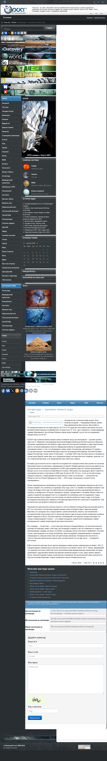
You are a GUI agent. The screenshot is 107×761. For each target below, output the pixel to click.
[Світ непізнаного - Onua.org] (102, 2)
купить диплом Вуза (34, 384)
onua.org (7, 22)
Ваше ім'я (32, 641)
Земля (13, 22)
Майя (4, 363)
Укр (96, 13)
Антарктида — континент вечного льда (50, 409)
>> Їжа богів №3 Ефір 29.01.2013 (34, 228)
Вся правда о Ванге (37, 583)
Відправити (35, 717)
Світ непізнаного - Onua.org (15, 9)
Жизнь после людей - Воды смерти (42, 589)
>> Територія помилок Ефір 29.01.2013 (36, 232)
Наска (4, 358)
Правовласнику (99, 18)
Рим (3, 345)
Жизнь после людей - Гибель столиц (43, 594)
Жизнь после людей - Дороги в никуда (43, 586)
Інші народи (6, 367)
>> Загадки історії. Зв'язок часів (34, 223)
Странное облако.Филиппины (40, 597)
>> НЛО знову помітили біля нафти (35, 225)
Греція (4, 350)
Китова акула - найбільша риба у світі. (38, 326)
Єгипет (4, 341)
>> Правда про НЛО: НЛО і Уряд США (36, 230)
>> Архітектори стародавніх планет (35, 221)
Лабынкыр (33, 572)
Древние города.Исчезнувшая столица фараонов (47, 580)
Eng (101, 13)
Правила (90, 18)
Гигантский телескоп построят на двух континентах (48, 575)
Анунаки (5, 354)
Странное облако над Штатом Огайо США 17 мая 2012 (49, 578)
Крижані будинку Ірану (39, 352)
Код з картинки (34, 707)
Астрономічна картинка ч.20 (39, 307)
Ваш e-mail (33, 652)
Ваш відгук (32, 662)
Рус (91, 13)
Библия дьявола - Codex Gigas (41, 592)
